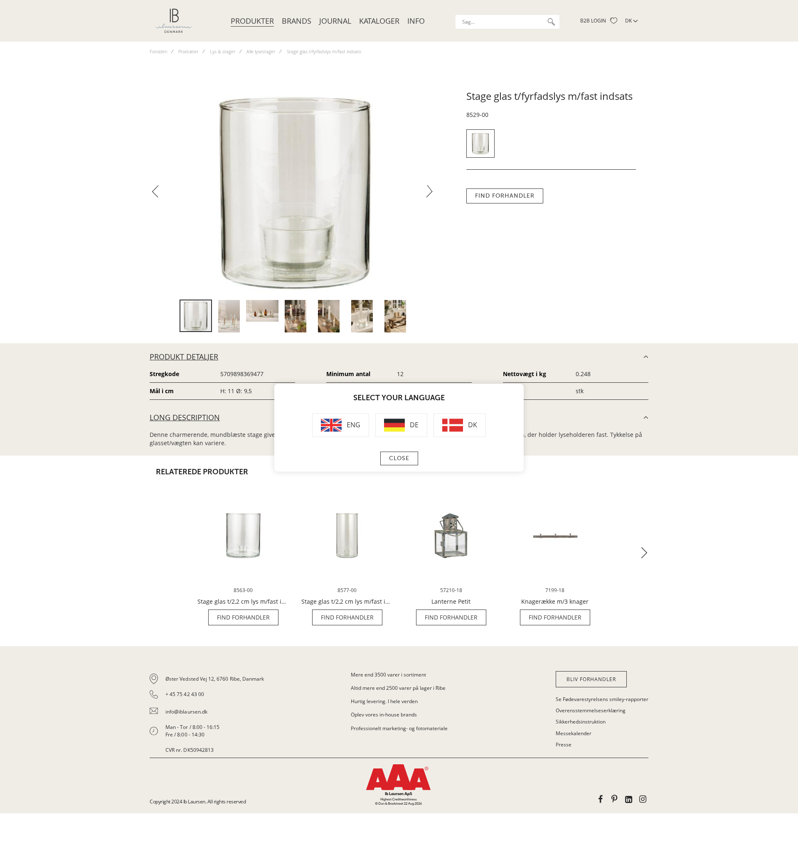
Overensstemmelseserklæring (591, 710)
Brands (296, 21)
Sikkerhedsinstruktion (581, 721)
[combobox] (507, 22)
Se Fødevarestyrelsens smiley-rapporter (602, 699)
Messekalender (573, 733)
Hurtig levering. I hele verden (384, 701)
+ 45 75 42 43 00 (184, 694)
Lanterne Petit (450, 601)
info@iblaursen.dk (186, 711)
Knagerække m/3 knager (555, 601)
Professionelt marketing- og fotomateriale (399, 728)
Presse (563, 744)
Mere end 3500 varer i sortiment (388, 674)
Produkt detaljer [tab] (184, 357)
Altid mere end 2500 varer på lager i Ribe (398, 687)
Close (399, 458)
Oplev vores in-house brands (384, 714)
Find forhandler (504, 196)
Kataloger (379, 21)
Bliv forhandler (591, 679)
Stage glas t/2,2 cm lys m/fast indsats (243, 601)
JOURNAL (335, 21)
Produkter (252, 21)
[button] (158, 194)
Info (416, 21)
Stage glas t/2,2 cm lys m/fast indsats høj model (347, 601)
